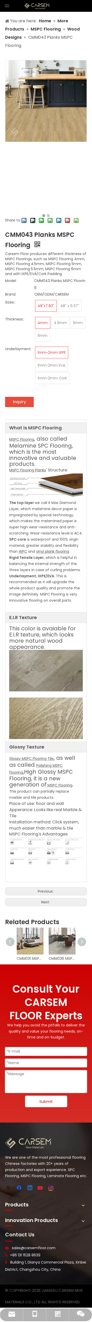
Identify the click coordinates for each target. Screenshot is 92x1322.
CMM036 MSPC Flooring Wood (62, 958)
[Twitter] (9, 1188)
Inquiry (19, 402)
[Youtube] (41, 1188)
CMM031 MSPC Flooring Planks (30, 958)
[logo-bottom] (28, 1143)
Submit (46, 1101)
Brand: (10, 294)
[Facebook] (20, 1188)
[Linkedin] (30, 1188)
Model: (11, 280)
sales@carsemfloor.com (33, 1247)
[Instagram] (51, 1188)
